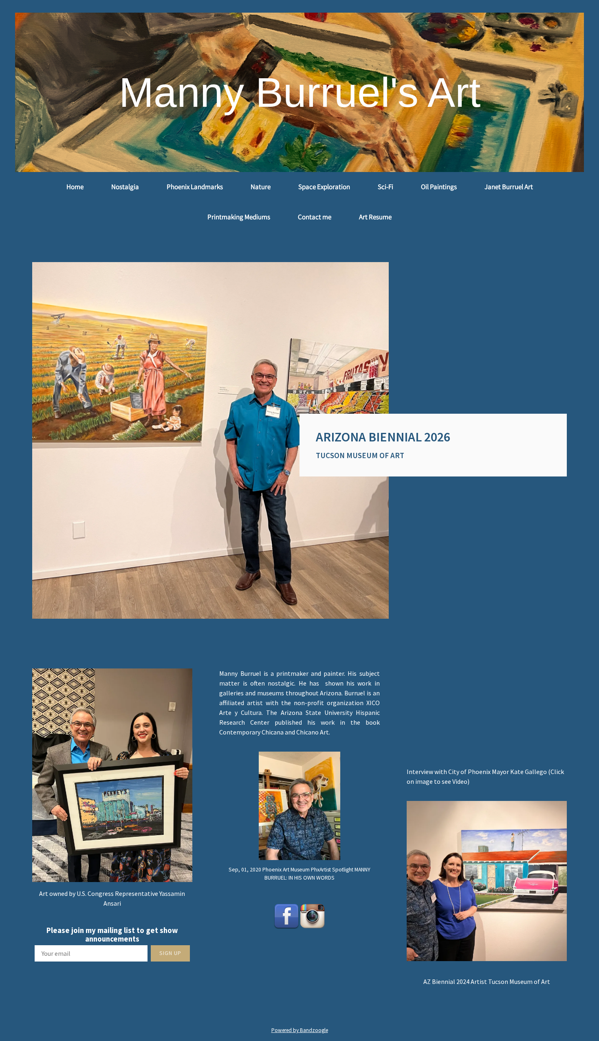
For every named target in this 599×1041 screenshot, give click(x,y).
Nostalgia (125, 186)
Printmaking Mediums (238, 216)
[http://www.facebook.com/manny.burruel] (286, 916)
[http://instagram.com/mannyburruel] (313, 916)
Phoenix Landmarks (195, 186)
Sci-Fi (385, 186)
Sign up (170, 953)
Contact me (314, 216)
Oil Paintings (439, 186)
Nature (261, 186)
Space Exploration (324, 186)
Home (75, 186)
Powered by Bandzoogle (299, 1030)
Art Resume (375, 216)
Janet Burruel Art (508, 186)
